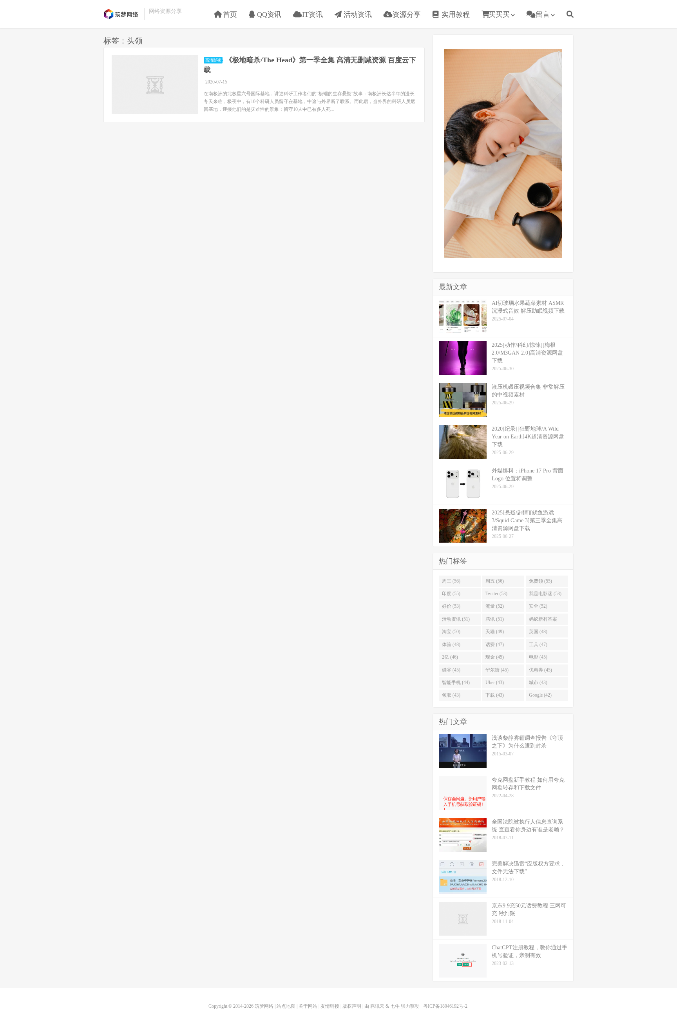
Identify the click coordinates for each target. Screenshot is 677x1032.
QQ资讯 (268, 14)
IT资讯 (311, 14)
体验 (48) (451, 644)
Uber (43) (494, 682)
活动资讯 (357, 14)
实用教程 (455, 14)
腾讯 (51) (494, 619)
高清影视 (213, 60)
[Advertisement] (503, 152)
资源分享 (406, 14)
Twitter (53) (496, 593)
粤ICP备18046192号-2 (445, 1006)
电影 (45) (538, 657)
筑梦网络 (121, 14)
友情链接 (329, 1006)
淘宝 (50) (451, 631)
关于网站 (308, 1006)
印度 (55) (451, 593)
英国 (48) (538, 631)
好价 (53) (451, 606)
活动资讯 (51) (456, 619)
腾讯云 (377, 1006)
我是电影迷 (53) (545, 593)
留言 (542, 14)
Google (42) (540, 695)
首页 (229, 14)
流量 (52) (494, 606)
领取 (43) (451, 695)
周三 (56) (451, 581)
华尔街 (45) (497, 670)
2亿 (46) (450, 657)
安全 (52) (538, 606)
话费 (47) (494, 644)
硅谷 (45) (451, 670)
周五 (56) (494, 581)
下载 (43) (494, 695)
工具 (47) (538, 644)
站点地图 (286, 1006)
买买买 (499, 14)
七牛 (395, 1006)
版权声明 (351, 1006)
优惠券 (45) (540, 670)
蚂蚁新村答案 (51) (543, 620)
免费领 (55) (540, 581)
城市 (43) (538, 682)
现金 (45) (494, 657)
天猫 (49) (494, 631)
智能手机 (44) (456, 682)
